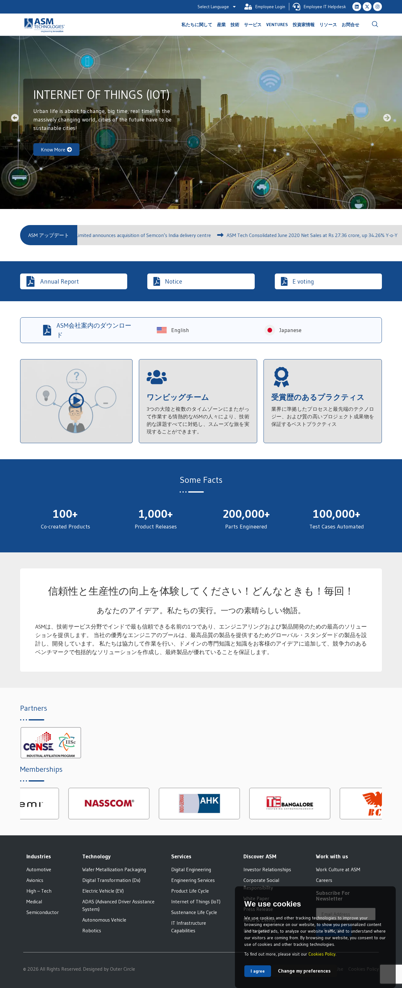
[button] (375, 24)
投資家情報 (304, 24)
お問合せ (350, 24)
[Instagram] (377, 6)
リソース (328, 24)
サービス (253, 24)
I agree (258, 971)
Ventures (277, 24)
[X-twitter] (367, 6)
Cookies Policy (321, 954)
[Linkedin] (356, 6)
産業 (221, 24)
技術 (235, 24)
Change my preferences (304, 971)
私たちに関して (197, 24)
